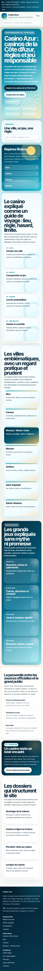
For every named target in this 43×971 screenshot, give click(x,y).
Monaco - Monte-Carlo (11, 946)
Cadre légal (7, 953)
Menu (38, 16)
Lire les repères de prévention (18, 770)
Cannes (9, 174)
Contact (6, 966)
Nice (7, 168)
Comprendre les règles (15, 95)
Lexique (6, 929)
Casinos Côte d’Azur (10, 936)
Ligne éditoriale (8, 963)
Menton (9, 186)
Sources (6, 959)
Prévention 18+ (12, 101)
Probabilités (7, 926)
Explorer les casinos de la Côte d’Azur (21, 88)
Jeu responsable (9, 956)
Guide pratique (8, 923)
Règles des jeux (9, 919)
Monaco (9, 180)
